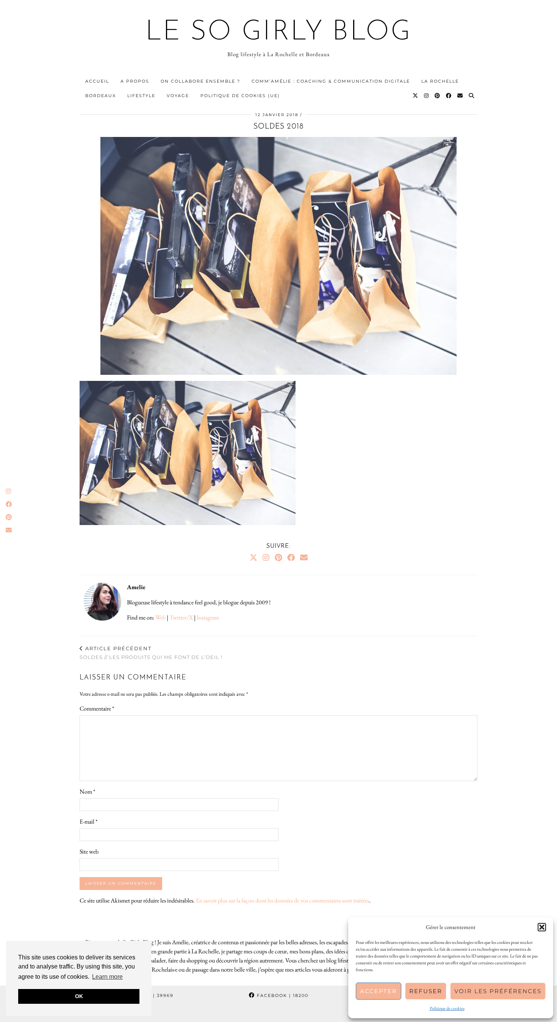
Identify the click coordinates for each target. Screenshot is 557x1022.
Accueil (97, 81)
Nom (87, 792)
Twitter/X (181, 617)
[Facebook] (449, 95)
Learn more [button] (107, 976)
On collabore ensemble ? (200, 81)
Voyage (178, 95)
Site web (89, 851)
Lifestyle (141, 95)
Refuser (425, 991)
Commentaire (97, 708)
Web (160, 617)
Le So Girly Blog (279, 32)
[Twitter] (416, 95)
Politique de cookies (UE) (240, 95)
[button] (542, 927)
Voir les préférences (497, 991)
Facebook (281, 995)
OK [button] (79, 996)
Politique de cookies (447, 1008)
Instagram (208, 617)
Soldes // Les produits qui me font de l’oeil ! (151, 652)
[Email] (460, 95)
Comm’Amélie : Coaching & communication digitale (331, 81)
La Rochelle (440, 81)
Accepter (378, 991)
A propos (134, 81)
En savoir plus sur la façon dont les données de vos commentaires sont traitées (282, 900)
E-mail (88, 821)
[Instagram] (426, 95)
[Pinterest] (438, 95)
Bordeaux (100, 95)
